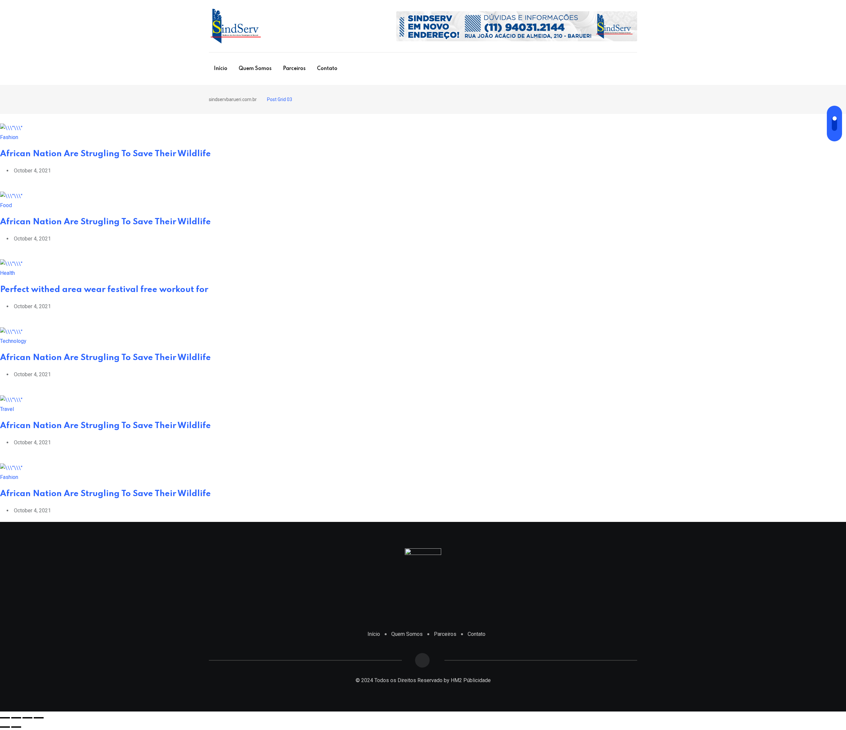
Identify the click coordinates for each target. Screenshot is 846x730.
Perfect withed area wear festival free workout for (104, 290)
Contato (327, 68)
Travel (7, 409)
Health (7, 273)
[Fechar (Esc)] (5, 717)
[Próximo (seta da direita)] (16, 727)
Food (6, 205)
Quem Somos (255, 68)
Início (220, 68)
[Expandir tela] (27, 717)
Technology (13, 341)
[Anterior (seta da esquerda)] (5, 727)
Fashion (9, 137)
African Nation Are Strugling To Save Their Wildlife (105, 154)
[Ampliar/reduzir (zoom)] (39, 717)
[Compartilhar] (16, 717)
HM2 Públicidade (471, 680)
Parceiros (294, 68)
